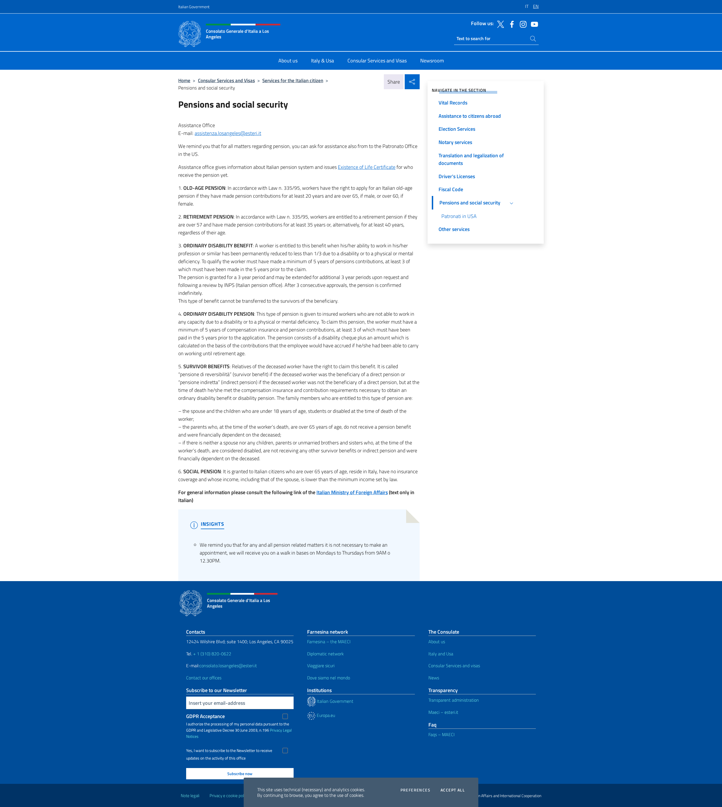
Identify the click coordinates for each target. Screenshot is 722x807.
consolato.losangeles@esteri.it (228, 665)
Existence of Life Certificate (366, 167)
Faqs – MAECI (441, 734)
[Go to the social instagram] (521, 23)
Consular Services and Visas (226, 80)
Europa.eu (325, 715)
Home (184, 80)
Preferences (415, 790)
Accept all (453, 790)
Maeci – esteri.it (443, 712)
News (433, 677)
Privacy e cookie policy (229, 795)
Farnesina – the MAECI (329, 641)
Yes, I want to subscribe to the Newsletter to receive (229, 750)
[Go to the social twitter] (499, 23)
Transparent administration (453, 700)
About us (436, 641)
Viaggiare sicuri (320, 665)
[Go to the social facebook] (510, 23)
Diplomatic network (325, 653)
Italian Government (194, 7)
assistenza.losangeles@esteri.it (228, 133)
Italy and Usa (440, 653)
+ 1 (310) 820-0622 (212, 653)
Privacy (276, 730)
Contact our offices (203, 677)
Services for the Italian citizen (292, 80)
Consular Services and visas (454, 665)
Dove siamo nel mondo (328, 677)
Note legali (190, 795)
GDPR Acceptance (205, 716)
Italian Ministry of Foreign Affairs (352, 492)
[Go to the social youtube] (533, 23)
